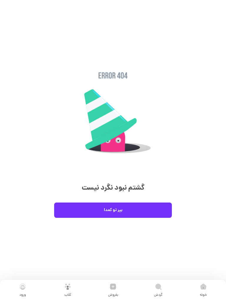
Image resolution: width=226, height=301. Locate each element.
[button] (113, 123)
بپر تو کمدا (113, 210)
